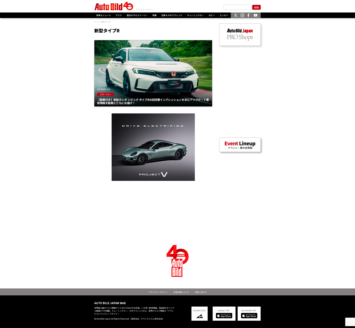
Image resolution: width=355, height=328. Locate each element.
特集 (154, 15)
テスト (119, 15)
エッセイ (224, 15)
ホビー (212, 15)
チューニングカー (195, 15)
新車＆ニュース (103, 15)
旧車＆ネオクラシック (171, 15)
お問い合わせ (200, 292)
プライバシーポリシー (158, 292)
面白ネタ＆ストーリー (137, 15)
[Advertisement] (153, 200)
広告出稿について (181, 292)
